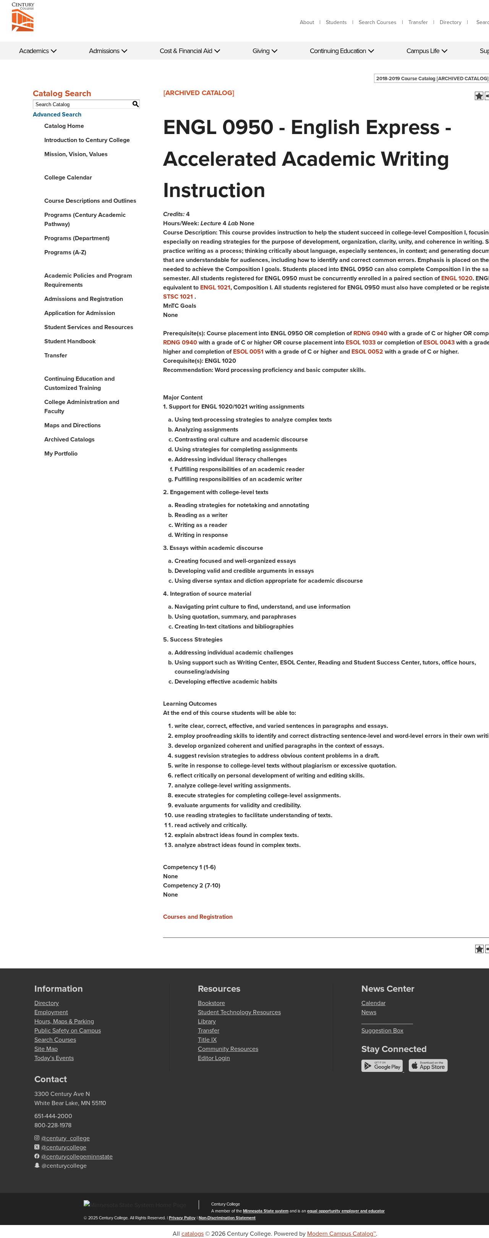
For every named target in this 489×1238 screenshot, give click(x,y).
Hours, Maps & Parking (64, 1021)
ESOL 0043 (439, 342)
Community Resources (228, 1048)
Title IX (207, 1039)
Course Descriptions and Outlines (90, 200)
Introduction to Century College (87, 140)
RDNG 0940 (370, 333)
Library (207, 1021)
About (307, 22)
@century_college (65, 1138)
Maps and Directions (72, 425)
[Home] (23, 18)
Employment (51, 1012)
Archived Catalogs (69, 439)
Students (336, 22)
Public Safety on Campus (67, 1030)
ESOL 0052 (367, 351)
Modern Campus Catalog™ (341, 1233)
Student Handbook (70, 341)
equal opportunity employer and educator (346, 1211)
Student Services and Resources (88, 327)
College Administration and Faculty (81, 406)
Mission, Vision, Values (76, 154)
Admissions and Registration (83, 298)
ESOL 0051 (248, 351)
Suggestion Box (382, 1030)
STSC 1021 (178, 296)
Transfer (418, 22)
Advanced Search (57, 114)
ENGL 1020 (457, 278)
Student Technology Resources (239, 1012)
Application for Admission (79, 313)
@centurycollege (63, 1147)
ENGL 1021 (215, 287)
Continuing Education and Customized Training (79, 383)
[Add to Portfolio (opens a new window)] (479, 96)
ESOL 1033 (361, 342)
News (368, 1012)
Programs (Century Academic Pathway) (85, 219)
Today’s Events (54, 1058)
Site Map (46, 1048)
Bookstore (211, 1003)
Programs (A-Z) (65, 252)
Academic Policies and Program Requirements (88, 280)
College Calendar (68, 177)
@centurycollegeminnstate (77, 1156)
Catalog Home (64, 125)
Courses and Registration (198, 916)
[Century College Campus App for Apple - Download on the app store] (428, 1069)
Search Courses (378, 22)
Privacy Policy (182, 1218)
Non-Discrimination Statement (227, 1218)
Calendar (373, 1003)
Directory (450, 22)
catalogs (192, 1233)
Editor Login (214, 1058)
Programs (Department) (77, 238)
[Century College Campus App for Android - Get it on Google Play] (382, 1069)
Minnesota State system (265, 1211)
